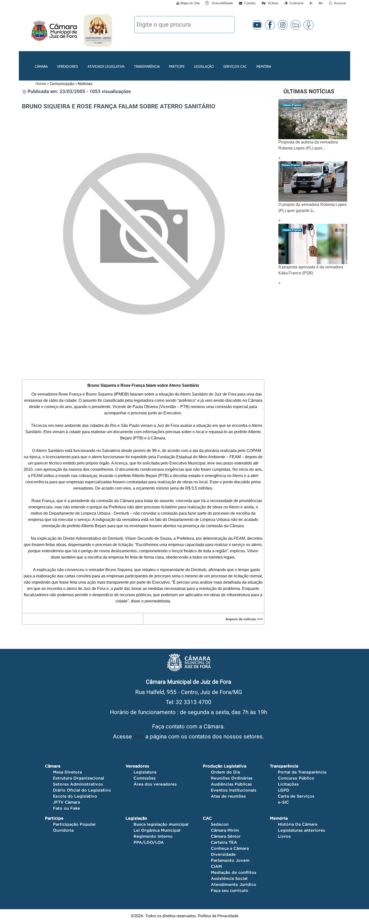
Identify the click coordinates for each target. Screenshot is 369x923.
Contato (249, 3)
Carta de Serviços (296, 796)
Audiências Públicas (231, 784)
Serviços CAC (235, 66)
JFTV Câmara (66, 802)
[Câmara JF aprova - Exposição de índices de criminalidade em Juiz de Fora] (312, 181)
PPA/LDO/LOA (149, 842)
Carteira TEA (224, 842)
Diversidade (223, 854)
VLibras (272, 3)
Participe (176, 66)
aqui (138, 736)
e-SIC (283, 802)
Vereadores (67, 66)
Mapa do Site (189, 3)
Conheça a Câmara (230, 848)
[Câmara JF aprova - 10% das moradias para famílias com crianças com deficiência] (312, 244)
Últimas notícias (308, 91)
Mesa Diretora (67, 772)
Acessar (339, 3)
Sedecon (220, 824)
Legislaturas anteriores (301, 830)
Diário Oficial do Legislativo (82, 790)
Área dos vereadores (155, 784)
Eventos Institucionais (233, 790)
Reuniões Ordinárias (232, 778)
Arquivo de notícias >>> (244, 619)
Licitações (288, 784)
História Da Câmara (297, 824)
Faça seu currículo (229, 890)
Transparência (147, 66)
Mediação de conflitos (233, 872)
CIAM (216, 866)
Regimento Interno (153, 836)
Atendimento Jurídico (233, 884)
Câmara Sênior (226, 836)
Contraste (295, 3)
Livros (284, 836)
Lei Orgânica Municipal (157, 830)
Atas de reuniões (228, 796)
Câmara (41, 66)
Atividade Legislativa (106, 66)
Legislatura (145, 772)
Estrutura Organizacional (78, 778)
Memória (263, 66)
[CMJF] (30, 30)
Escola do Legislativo (75, 796)
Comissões (145, 778)
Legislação (204, 66)
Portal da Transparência (302, 772)
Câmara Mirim (225, 830)
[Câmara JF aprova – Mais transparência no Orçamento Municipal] (312, 119)
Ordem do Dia (225, 772)
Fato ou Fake (66, 808)
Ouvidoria (63, 830)
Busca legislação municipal (161, 824)
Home (40, 83)
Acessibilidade (222, 3)
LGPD (283, 790)
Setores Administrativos (78, 784)
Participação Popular (74, 824)
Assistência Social (229, 878)
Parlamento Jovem (230, 860)
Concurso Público (296, 778)
